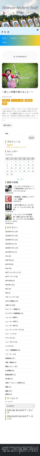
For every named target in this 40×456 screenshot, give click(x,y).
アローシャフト (10, 297)
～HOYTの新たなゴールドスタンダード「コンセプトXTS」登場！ (23, 207)
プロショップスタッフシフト (16, 147)
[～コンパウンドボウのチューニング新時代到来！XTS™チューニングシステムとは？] (8, 188)
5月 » (22, 179)
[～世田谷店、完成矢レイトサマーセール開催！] (8, 199)
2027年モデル (10, 252)
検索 (6, 133)
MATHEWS (8, 280)
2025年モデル (10, 244)
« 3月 (18, 179)
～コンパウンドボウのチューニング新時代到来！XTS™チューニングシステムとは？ (24, 188)
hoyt (7, 268)
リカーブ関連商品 (11, 350)
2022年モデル (10, 231)
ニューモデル (9, 342)
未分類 (7, 379)
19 (24, 168)
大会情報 (8, 370)
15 (7, 168)
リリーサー (9, 354)
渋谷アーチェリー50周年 (13, 383)
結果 (6, 387)
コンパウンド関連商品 (12, 313)
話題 (4, 104)
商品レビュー (9, 366)
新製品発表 (9, 374)
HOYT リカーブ (10, 276)
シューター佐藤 (10, 317)
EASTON (8, 264)
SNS (6, 293)
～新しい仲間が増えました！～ (17, 91)
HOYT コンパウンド (11, 272)
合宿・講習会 (9, 362)
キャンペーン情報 (11, 309)
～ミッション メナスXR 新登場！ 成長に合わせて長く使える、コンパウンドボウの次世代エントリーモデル (19, 217)
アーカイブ (9, 401)
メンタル (8, 346)
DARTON (8, 260)
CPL (6, 256)
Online (4, 42)
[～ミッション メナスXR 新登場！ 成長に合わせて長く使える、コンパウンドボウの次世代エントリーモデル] (8, 216)
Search (31, 138)
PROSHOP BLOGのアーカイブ (20, 417)
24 (16, 171)
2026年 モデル (10, 248)
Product (13, 38)
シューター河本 (10, 325)
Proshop (23, 38)
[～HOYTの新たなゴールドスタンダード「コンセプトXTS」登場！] (8, 207)
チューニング (9, 334)
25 (20, 171)
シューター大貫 (17, 100)
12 (24, 165)
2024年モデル (10, 240)
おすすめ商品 (9, 301)
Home (4, 38)
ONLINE (8, 285)
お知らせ (6, 100)
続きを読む (7, 125)
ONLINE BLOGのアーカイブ (20, 411)
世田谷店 (28, 100)
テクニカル (9, 338)
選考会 (7, 394)
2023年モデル (10, 236)
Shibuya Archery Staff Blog (20, 9)
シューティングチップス (13, 330)
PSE (6, 289)
